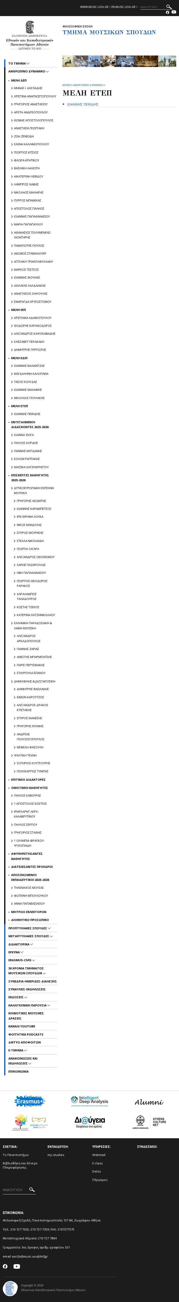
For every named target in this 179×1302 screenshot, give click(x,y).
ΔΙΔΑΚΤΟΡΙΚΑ (19, 944)
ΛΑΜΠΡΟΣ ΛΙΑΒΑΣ (26, 184)
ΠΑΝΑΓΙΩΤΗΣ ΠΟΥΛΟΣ (29, 245)
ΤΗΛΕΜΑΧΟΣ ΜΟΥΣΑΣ (29, 888)
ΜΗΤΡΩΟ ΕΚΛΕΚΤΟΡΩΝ (28, 912)
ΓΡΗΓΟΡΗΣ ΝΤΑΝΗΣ (30, 726)
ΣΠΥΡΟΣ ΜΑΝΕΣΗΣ (29, 718)
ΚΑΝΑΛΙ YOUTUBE (21, 1026)
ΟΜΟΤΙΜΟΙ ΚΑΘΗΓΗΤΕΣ (29, 788)
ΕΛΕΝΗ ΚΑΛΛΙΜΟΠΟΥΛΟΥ (31, 144)
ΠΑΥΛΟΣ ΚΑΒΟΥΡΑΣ (27, 795)
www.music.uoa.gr (94, 7)
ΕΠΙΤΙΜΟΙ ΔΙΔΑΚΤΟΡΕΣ (28, 779)
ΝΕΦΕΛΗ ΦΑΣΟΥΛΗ (30, 747)
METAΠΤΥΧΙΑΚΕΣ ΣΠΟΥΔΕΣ (29, 936)
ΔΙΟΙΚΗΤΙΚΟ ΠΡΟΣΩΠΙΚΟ (30, 920)
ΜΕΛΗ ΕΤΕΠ (19, 406)
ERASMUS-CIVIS (20, 960)
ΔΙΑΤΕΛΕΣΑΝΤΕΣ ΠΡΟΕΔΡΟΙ (32, 867)
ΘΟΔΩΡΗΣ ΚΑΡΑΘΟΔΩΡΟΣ (33, 326)
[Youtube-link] (174, 12)
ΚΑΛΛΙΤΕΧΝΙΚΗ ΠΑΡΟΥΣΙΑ (27, 1005)
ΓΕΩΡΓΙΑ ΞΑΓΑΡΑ (28, 549)
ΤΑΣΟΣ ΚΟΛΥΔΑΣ (25, 382)
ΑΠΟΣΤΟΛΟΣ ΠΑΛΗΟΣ (29, 208)
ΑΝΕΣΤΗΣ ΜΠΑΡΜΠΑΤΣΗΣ (34, 657)
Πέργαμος (99, 1180)
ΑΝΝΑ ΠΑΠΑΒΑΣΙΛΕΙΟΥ (29, 903)
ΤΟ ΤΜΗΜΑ (17, 63)
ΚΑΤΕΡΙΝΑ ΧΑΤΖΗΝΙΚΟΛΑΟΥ (36, 615)
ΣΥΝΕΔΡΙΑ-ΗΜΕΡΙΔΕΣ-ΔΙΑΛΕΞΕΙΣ (32, 981)
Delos (96, 1171)
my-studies (56, 1155)
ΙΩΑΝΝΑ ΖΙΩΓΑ (24, 435)
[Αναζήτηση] (169, 7)
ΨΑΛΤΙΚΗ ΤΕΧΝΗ (25, 755)
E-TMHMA (16, 1050)
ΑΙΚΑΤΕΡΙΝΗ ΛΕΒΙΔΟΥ (28, 176)
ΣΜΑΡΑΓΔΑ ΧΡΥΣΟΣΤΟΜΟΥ (32, 302)
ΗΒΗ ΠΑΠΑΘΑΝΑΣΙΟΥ (31, 573)
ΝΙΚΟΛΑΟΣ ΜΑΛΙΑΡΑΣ (29, 192)
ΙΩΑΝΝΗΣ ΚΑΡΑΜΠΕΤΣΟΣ (34, 509)
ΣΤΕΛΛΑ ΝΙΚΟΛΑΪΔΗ (30, 541)
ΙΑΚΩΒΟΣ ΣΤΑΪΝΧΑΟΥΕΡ (30, 253)
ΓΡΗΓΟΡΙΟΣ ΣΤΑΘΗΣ (27, 832)
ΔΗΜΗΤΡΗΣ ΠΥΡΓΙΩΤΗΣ (30, 350)
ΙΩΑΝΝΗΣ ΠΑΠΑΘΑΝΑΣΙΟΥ (32, 216)
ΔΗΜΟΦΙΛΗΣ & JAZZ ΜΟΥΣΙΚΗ (34, 681)
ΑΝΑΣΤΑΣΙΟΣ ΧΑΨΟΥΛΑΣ (31, 293)
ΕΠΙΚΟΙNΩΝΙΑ (18, 1071)
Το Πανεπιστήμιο (16, 1155)
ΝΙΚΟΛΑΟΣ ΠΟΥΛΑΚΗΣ (29, 398)
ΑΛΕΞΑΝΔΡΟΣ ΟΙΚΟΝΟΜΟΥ (36, 557)
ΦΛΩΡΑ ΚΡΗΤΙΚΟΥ (26, 160)
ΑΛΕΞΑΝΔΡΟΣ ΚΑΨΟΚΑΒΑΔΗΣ (34, 333)
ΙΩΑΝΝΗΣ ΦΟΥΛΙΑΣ (27, 277)
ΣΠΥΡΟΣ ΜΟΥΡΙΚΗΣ (30, 533)
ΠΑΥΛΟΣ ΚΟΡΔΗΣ (26, 443)
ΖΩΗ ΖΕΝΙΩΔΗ (24, 136)
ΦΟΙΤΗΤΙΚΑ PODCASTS (25, 1034)
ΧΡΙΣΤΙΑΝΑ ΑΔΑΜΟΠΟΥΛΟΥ (33, 318)
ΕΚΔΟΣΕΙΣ (16, 997)
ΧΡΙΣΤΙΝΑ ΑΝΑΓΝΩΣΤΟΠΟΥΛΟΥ (35, 96)
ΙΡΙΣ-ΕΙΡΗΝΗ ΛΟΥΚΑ (30, 517)
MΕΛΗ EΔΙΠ (19, 358)
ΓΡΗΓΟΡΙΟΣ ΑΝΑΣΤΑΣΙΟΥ (31, 104)
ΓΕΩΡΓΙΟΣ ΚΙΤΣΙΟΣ (26, 152)
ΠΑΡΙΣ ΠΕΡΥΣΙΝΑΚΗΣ (31, 665)
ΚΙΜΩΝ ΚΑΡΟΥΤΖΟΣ (30, 697)
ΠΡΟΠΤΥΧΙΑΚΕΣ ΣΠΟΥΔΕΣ (28, 928)
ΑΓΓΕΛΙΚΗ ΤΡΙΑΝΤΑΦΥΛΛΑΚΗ (33, 261)
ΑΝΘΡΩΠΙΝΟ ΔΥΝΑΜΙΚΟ (88, 85)
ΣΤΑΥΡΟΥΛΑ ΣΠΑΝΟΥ (31, 673)
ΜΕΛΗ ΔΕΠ (19, 80)
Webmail (99, 1155)
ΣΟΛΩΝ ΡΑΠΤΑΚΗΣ (27, 459)
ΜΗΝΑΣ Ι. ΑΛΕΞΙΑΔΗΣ (28, 88)
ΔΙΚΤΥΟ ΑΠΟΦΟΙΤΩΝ (24, 1042)
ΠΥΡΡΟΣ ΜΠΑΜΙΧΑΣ (27, 200)
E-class (97, 1163)
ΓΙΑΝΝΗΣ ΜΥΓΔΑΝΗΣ (28, 451)
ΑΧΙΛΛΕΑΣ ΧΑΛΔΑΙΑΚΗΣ (30, 285)
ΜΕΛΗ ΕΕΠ (18, 310)
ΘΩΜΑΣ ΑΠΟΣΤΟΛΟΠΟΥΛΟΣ (33, 120)
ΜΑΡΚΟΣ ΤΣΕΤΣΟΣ (26, 269)
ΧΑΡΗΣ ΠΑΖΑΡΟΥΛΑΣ (31, 565)
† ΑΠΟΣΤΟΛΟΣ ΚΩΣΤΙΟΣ (30, 803)
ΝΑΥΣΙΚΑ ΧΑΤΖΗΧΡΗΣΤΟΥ (31, 467)
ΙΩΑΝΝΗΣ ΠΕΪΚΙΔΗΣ (27, 414)
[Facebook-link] (167, 12)
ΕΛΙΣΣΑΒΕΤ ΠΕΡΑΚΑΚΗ (29, 342)
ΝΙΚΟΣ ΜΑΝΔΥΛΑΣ (29, 525)
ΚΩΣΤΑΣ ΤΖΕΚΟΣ (28, 607)
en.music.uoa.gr (123, 7)
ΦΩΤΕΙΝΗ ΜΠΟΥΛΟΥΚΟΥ (31, 895)
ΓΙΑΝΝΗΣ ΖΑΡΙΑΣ (28, 649)
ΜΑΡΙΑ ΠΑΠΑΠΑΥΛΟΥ (28, 224)
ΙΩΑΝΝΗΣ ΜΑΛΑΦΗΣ (28, 390)
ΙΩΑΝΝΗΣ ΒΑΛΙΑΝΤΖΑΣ (29, 366)
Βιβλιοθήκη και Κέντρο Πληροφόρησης (20, 1165)
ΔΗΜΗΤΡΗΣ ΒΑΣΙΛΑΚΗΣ (33, 689)
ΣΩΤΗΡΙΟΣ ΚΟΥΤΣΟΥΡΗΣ (33, 763)
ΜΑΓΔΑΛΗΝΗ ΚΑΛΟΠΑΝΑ (31, 374)
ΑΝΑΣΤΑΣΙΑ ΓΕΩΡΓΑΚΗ (29, 128)
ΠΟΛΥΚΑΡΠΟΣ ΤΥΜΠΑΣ (32, 771)
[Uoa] (10, 1288)
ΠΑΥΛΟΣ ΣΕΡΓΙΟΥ (25, 824)
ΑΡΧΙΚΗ (66, 85)
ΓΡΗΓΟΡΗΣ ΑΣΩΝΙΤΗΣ (31, 501)
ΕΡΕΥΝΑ (14, 952)
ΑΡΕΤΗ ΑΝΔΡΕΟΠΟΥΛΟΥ (31, 112)
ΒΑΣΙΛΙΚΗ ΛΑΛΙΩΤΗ (27, 168)
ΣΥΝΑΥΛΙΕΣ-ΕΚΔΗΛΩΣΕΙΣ (27, 989)
